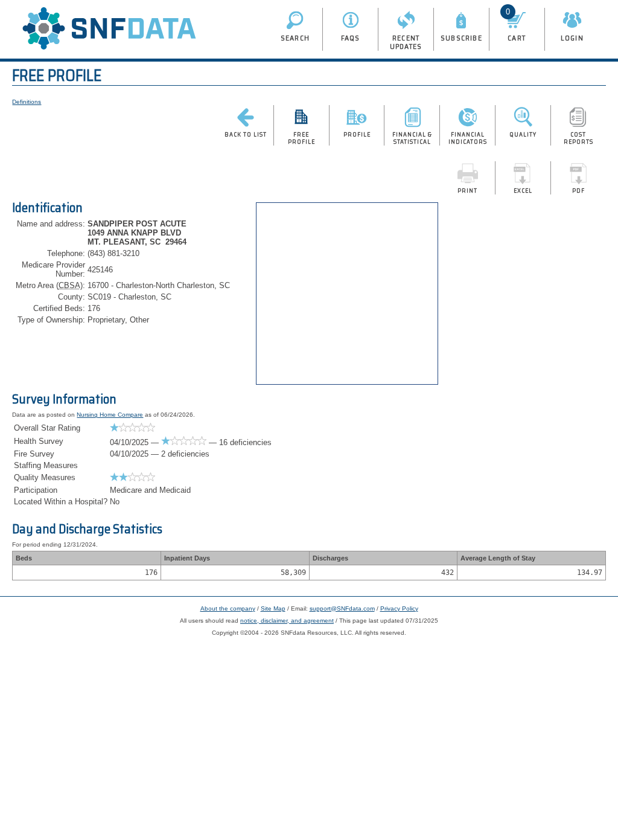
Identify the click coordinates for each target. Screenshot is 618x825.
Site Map (273, 608)
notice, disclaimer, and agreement (287, 620)
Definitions (26, 101)
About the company (227, 608)
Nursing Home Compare (110, 414)
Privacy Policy (399, 608)
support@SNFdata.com (342, 608)
